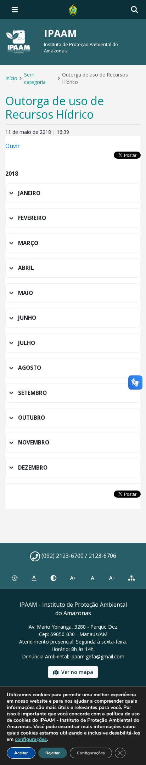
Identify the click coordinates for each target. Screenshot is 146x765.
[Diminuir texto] (112, 578)
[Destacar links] (34, 578)
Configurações (91, 753)
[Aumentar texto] (73, 578)
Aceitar (21, 753)
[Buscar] (134, 10)
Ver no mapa (77, 672)
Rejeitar (52, 753)
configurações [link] (31, 739)
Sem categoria (35, 78)
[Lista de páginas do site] (132, 578)
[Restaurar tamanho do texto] (93, 578)
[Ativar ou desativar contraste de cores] (53, 578)
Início (11, 78)
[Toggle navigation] (14, 9)
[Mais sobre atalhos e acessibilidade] (14, 578)
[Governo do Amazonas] (73, 9)
